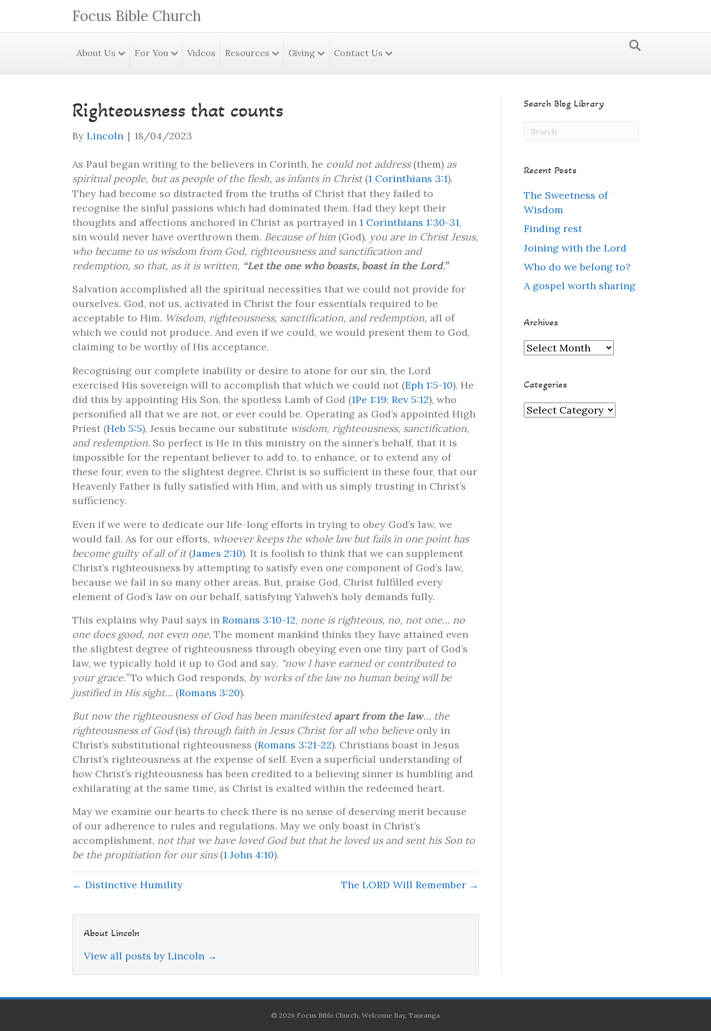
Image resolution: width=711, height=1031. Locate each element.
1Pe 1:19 (369, 399)
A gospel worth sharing (579, 285)
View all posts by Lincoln (150, 955)
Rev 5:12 (410, 399)
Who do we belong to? (577, 266)
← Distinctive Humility (127, 884)
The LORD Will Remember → (410, 884)
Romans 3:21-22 (295, 744)
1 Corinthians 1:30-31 (409, 222)
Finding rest (553, 228)
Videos (201, 52)
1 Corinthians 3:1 (408, 178)
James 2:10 (217, 553)
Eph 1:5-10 (429, 385)
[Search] (632, 46)
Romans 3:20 (209, 692)
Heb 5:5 (124, 428)
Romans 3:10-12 (259, 619)
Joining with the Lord (575, 248)
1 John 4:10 (248, 854)
